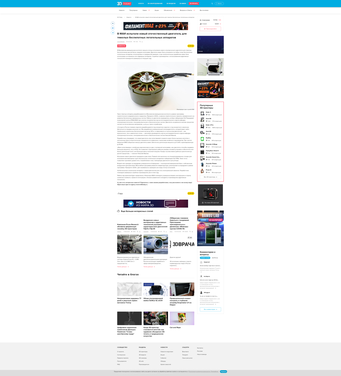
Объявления (169, 10)
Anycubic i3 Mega (211, 144)
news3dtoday (121, 41)
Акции (157, 10)
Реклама (127, 27)
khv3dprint (207, 276)
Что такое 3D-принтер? (211, 203)
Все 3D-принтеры (209, 177)
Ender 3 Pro (209, 125)
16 (192, 231)
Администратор (171, 231)
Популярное (133, 10)
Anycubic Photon (211, 163)
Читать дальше (122, 267)
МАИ (121, 194)
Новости (121, 10)
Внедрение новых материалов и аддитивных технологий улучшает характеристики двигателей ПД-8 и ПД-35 (155, 224)
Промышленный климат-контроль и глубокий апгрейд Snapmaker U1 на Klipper (180, 301)
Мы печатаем (204, 10)
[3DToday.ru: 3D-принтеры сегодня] (124, 4)
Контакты (200, 348)
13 (139, 231)
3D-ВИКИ (182, 3)
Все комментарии (209, 309)
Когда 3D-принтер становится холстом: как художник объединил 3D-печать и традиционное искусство (154, 331)
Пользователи (121, 361)
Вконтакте (185, 352)
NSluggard (207, 292)
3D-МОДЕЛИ (171, 3)
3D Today (119, 17)
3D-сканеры (143, 358)
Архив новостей (166, 364)
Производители (144, 364)
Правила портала (122, 358)
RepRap (208, 138)
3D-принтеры (143, 352)
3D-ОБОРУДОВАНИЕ (155, 3)
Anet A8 (208, 118)
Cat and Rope (175, 327)
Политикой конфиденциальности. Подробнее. (204, 371)
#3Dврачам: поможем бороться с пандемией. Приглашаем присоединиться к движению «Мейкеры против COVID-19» (179, 223)
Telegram (185, 355)
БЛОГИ (141, 3)
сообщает (146, 124)
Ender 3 (208, 112)
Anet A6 (208, 131)
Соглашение (121, 355)
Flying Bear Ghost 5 (212, 151)
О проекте (120, 352)
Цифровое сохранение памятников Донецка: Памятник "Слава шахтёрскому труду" (126, 330)
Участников (206, 20)
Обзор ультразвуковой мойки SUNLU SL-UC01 (153, 299)
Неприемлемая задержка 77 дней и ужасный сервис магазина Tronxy (129, 300)
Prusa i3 (208, 170)
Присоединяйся (211, 29)
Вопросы (215, 258)
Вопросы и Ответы (187, 10)
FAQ (118, 364)
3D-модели (142, 355)
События (163, 358)
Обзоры (163, 361)
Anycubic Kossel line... (213, 157)
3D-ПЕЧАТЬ (194, 3)
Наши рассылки (187, 358)
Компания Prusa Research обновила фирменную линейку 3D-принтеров (128, 226)
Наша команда (201, 354)
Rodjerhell (207, 262)
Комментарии (205, 258)
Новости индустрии (167, 352)
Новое (146, 10)
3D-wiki (141, 361)
